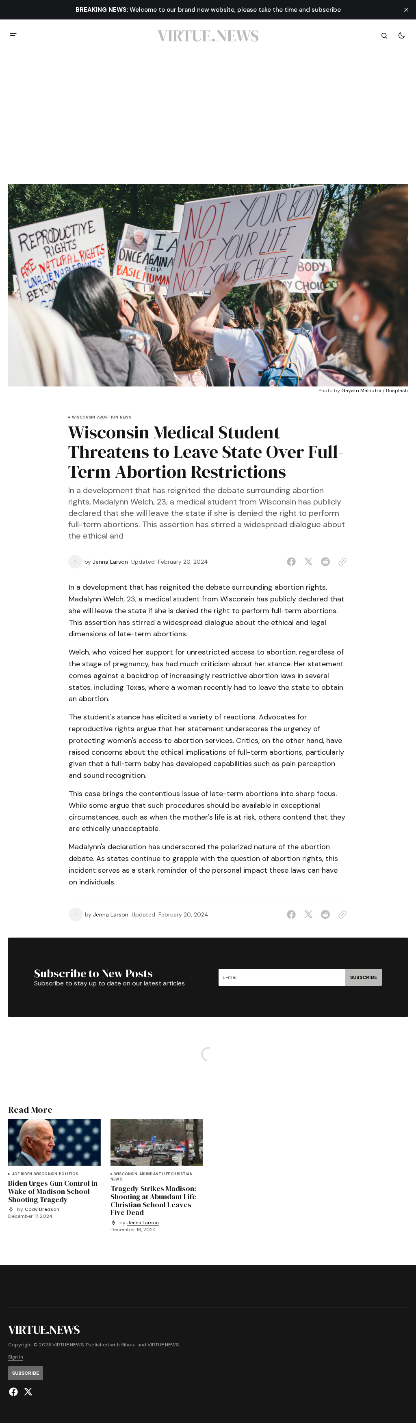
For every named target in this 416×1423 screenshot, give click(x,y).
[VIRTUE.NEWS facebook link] (14, 1392)
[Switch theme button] (401, 35)
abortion (107, 417)
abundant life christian (166, 1174)
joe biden (22, 1174)
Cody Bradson (42, 1209)
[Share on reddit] (325, 561)
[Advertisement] (208, 123)
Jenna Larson (110, 561)
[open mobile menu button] (13, 35)
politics (68, 1174)
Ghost (128, 1345)
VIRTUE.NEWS (163, 1345)
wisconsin (83, 417)
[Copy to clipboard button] (341, 561)
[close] (406, 9)
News (125, 417)
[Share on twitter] (308, 561)
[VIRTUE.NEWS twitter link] (27, 1392)
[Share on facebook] (293, 561)
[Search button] (384, 35)
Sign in (15, 1357)
